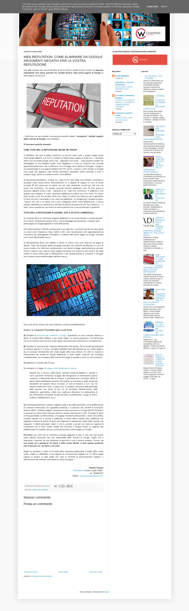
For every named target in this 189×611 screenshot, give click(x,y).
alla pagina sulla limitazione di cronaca (60, 368)
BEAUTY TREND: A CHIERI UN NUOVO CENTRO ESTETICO (159, 360)
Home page (63, 572)
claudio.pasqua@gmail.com (91, 476)
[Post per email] (55, 486)
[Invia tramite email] (60, 486)
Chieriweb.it (78, 470)
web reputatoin (43, 489)
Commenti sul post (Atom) (41, 576)
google (34, 489)
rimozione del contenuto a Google (51, 335)
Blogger (106, 592)
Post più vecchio (96, 572)
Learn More (152, 7)
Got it (164, 7)
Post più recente (30, 572)
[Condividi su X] (65, 486)
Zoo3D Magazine (122, 76)
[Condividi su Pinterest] (71, 486)
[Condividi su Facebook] (68, 486)
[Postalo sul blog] (62, 486)
